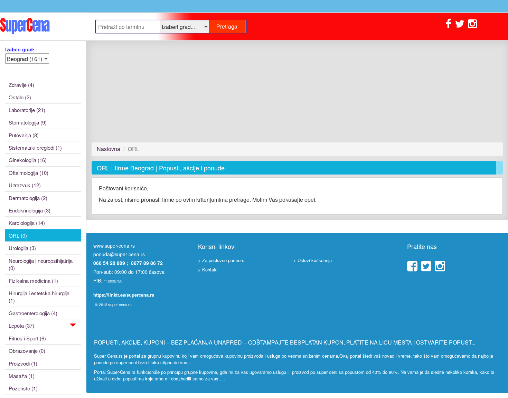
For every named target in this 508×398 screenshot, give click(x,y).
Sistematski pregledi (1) (35, 147)
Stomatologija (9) (28, 122)
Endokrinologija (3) (29, 210)
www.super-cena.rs (114, 245)
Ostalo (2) (20, 97)
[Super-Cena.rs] (43, 26)
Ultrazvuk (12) (25, 185)
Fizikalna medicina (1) (33, 280)
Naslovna (108, 149)
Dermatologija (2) (28, 197)
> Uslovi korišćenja (312, 260)
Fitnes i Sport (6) (27, 338)
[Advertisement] (297, 91)
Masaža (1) (22, 375)
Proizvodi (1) (23, 363)
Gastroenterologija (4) (33, 313)
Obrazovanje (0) (27, 350)
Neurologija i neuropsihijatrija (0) (41, 264)
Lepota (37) (21, 325)
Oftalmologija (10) (28, 172)
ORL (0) (18, 235)
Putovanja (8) (24, 135)
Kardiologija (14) (27, 222)
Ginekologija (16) (28, 159)
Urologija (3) (22, 247)
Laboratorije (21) (27, 109)
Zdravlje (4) (21, 84)
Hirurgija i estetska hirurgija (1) (39, 296)
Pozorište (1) (23, 388)
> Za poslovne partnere (221, 260)
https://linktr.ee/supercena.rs (123, 294)
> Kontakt (208, 269)
